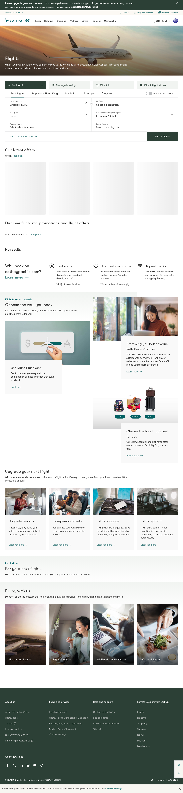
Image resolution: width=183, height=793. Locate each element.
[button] (91, 103)
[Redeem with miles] (149, 93)
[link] (135, 319)
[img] (177, 3)
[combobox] (48, 114)
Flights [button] (37, 21)
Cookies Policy (112, 788)
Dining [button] (85, 21)
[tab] (17, 93)
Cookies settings (57, 777)
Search (126, 13)
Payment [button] (96, 21)
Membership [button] (110, 21)
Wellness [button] (73, 21)
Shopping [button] (61, 21)
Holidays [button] (48, 21)
